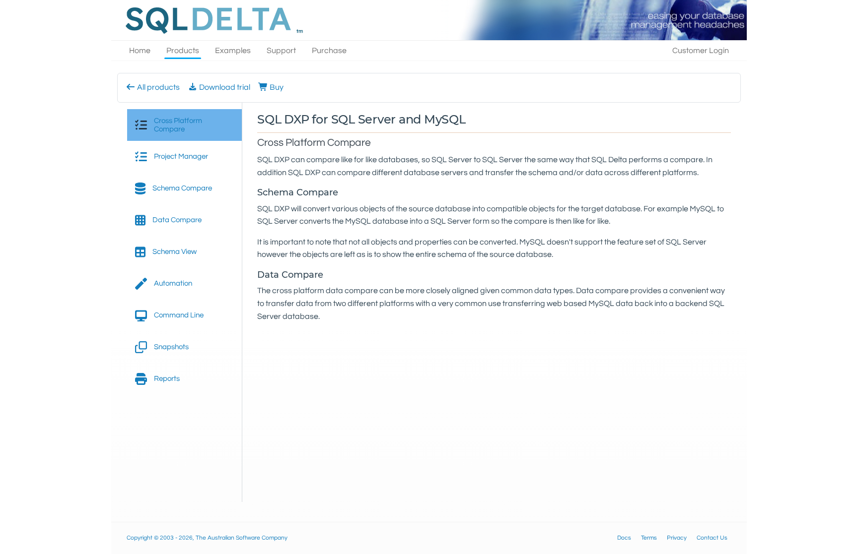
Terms (649, 538)
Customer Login (700, 51)
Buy (276, 87)
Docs (624, 538)
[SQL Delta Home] (212, 20)
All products (158, 87)
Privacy (677, 538)
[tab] (184, 125)
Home (139, 51)
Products (182, 51)
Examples (233, 51)
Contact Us (712, 538)
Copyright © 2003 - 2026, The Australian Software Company (207, 538)
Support (281, 51)
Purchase (329, 51)
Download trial (224, 87)
